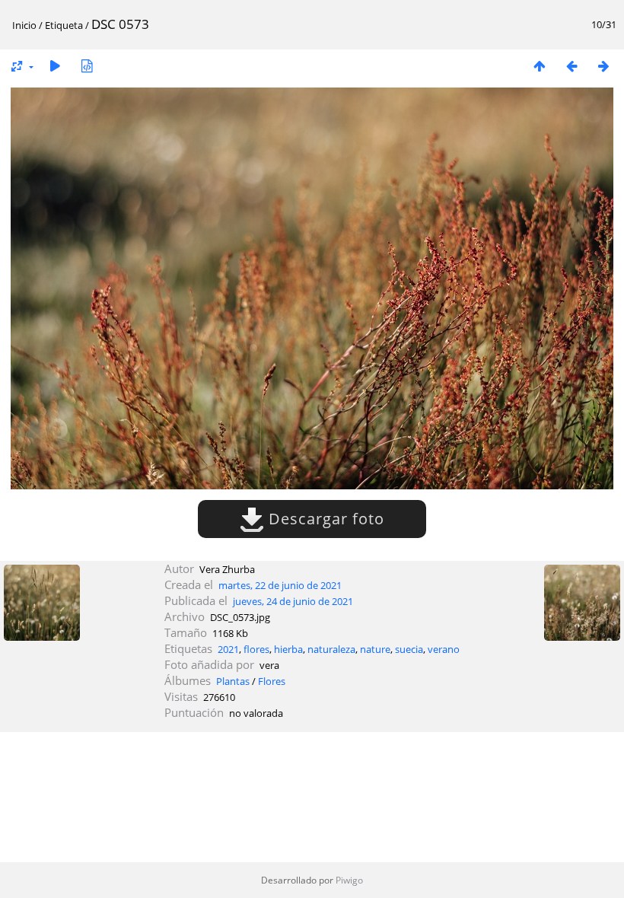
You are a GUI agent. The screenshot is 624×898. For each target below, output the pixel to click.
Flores (271, 681)
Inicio (24, 25)
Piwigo (349, 880)
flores (256, 649)
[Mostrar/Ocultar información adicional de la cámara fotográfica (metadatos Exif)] (87, 66)
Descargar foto (324, 518)
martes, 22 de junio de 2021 (280, 585)
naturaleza (331, 649)
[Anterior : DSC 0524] (571, 66)
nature (375, 649)
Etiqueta (64, 25)
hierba (288, 649)
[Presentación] (55, 66)
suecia (409, 649)
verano (444, 649)
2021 (228, 649)
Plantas (233, 681)
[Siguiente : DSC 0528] (603, 66)
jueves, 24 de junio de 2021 (293, 601)
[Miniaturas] (540, 66)
